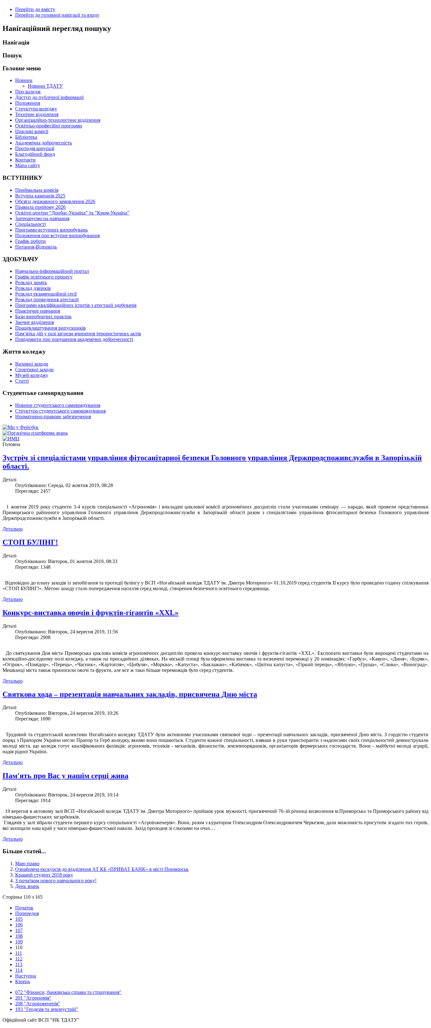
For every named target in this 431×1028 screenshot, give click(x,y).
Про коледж (28, 91)
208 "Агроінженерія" (37, 1003)
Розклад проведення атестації (47, 299)
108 (19, 936)
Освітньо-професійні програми (48, 125)
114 (18, 970)
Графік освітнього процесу (44, 276)
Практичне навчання (37, 311)
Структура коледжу (36, 108)
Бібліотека (26, 137)
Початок (24, 907)
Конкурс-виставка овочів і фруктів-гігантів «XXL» (91, 612)
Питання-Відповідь (36, 247)
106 (19, 924)
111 (18, 953)
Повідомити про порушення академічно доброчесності (74, 339)
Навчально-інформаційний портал (52, 271)
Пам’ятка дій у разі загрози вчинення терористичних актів (78, 333)
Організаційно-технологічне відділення (57, 120)
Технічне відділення (36, 114)
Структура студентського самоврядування (60, 411)
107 (19, 930)
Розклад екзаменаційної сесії (46, 294)
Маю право (27, 863)
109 (19, 941)
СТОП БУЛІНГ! (30, 542)
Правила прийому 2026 (40, 207)
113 (18, 964)
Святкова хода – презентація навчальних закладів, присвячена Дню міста (130, 694)
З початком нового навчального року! (56, 880)
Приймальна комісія (36, 190)
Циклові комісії (31, 131)
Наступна (25, 975)
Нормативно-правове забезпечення (53, 416)
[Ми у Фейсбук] (20, 427)
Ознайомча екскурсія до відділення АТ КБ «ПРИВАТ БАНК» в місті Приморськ (102, 869)
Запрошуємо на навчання (42, 218)
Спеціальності (30, 224)
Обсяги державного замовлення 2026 (55, 201)
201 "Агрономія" (33, 998)
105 (19, 919)
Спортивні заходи (34, 369)
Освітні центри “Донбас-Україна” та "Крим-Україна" (72, 212)
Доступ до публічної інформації (49, 97)
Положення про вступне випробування (57, 235)
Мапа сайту (27, 165)
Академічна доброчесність (43, 142)
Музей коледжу (31, 375)
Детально (13, 529)
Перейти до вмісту (35, 9)
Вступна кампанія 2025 (40, 195)
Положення (27, 103)
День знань (27, 886)
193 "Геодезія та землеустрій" (46, 1009)
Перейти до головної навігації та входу (57, 15)
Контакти (25, 159)
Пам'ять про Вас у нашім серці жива (65, 776)
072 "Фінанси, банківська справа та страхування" (68, 992)
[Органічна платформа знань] (35, 433)
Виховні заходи (31, 364)
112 (18, 958)
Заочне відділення (34, 322)
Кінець (22, 981)
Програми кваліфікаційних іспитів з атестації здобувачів (76, 305)
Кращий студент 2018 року (44, 875)
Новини (23, 80)
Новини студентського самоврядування (57, 405)
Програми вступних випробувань (51, 229)
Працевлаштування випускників (50, 328)
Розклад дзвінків (33, 288)
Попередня (27, 913)
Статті (22, 381)
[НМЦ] (11, 438)
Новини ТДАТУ (45, 86)
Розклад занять (31, 282)
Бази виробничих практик (43, 316)
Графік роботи (30, 241)
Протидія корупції (34, 148)
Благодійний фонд (35, 154)
